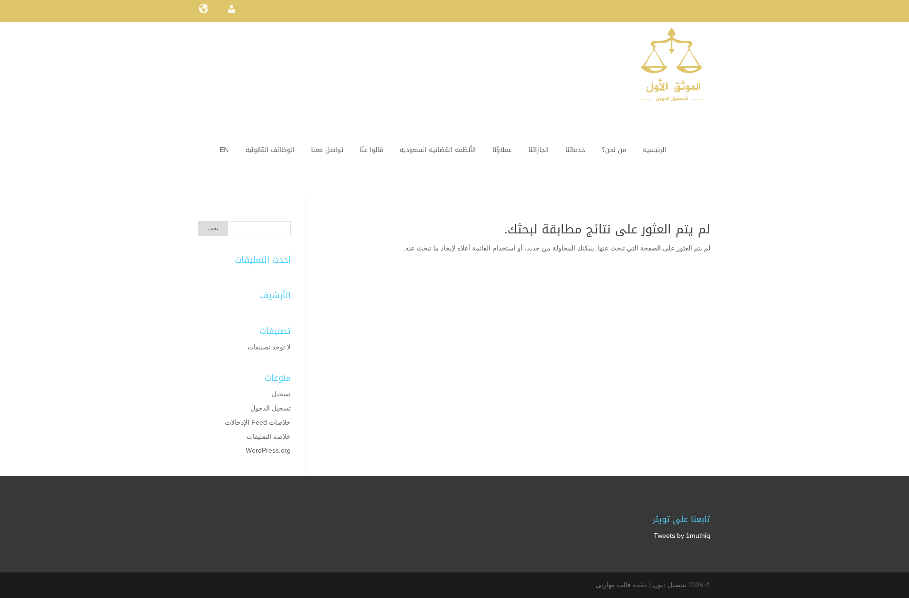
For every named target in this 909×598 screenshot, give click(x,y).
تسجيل (281, 394)
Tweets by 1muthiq (682, 535)
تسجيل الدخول (270, 408)
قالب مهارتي (613, 585)
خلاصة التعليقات (269, 436)
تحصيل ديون (669, 585)
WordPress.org (268, 450)
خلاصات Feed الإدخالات (258, 422)
